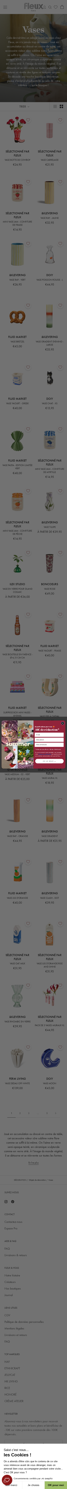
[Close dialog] (62, 723)
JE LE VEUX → (49, 761)
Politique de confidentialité (44, 754)
